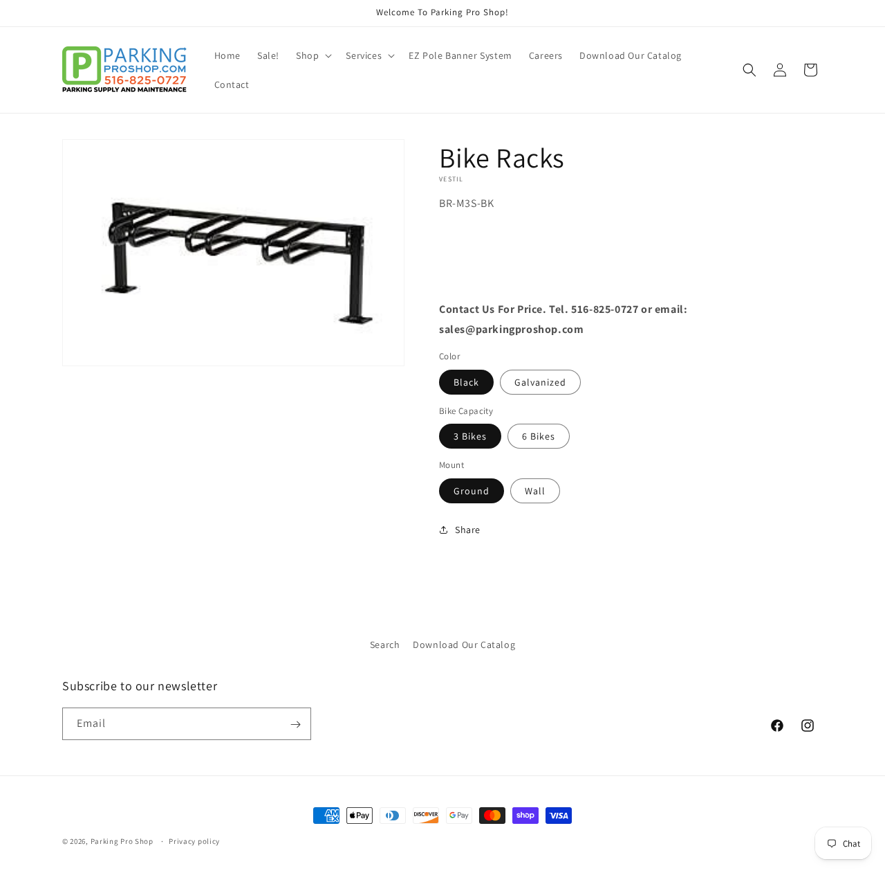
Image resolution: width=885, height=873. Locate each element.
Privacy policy (194, 840)
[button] (312, 55)
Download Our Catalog (464, 644)
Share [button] (468, 529)
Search (385, 644)
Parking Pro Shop (122, 841)
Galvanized (540, 381)
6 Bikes (538, 436)
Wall (535, 490)
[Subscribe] (295, 724)
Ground (472, 490)
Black (466, 381)
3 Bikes (470, 436)
